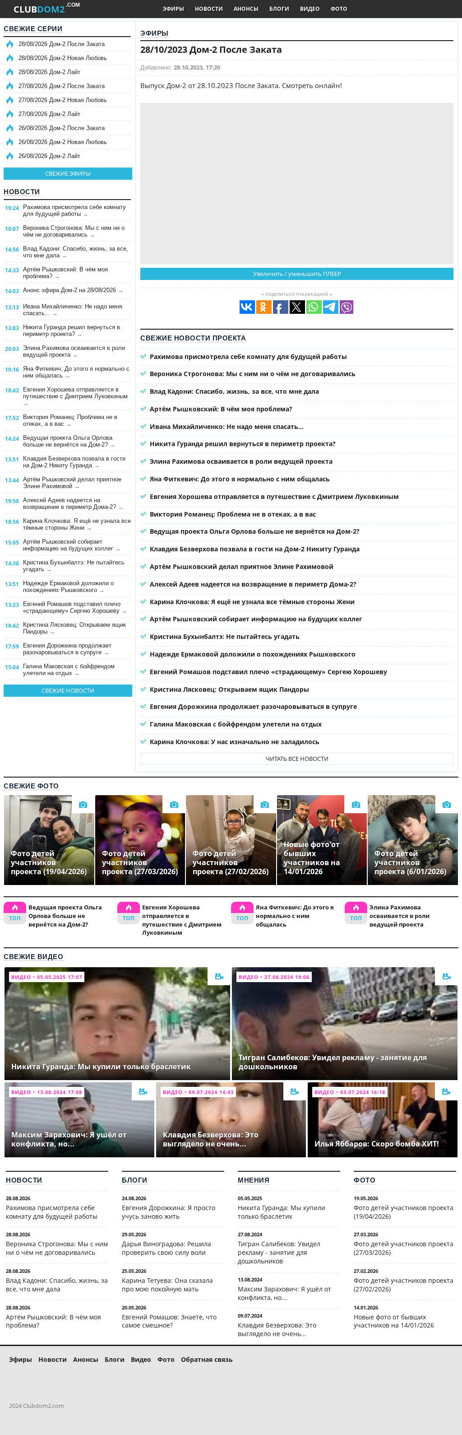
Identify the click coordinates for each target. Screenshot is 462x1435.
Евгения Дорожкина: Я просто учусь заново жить (168, 1212)
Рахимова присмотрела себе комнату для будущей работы (74, 210)
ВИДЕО (310, 9)
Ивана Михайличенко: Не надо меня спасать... (72, 310)
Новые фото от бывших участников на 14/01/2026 (394, 1321)
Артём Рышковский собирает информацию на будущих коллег (72, 545)
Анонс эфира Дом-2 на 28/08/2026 (73, 290)
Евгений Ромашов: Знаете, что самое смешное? (169, 1321)
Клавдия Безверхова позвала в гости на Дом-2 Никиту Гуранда (74, 462)
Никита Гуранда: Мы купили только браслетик (281, 1212)
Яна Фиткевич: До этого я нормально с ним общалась (76, 372)
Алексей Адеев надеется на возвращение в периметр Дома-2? (73, 503)
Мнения (253, 1180)
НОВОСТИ (209, 9)
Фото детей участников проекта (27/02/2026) (403, 1284)
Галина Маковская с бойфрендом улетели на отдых (69, 669)
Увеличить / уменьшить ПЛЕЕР (297, 274)
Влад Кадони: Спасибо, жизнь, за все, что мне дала (75, 252)
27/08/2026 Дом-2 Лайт (49, 114)
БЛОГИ (279, 9)
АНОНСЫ (246, 9)
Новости (22, 192)
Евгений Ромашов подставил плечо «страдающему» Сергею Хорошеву (75, 607)
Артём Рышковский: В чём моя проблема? (65, 273)
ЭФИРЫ (173, 9)
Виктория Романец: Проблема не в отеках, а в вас (70, 420)
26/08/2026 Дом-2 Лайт (49, 156)
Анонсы (85, 1359)
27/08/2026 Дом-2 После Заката (61, 86)
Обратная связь (207, 1359)
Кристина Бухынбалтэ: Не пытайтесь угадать (74, 566)
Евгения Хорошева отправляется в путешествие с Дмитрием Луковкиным (75, 396)
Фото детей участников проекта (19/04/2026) (403, 1212)
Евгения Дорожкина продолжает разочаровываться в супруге (67, 649)
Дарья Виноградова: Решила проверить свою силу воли (166, 1248)
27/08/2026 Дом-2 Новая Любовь (62, 100)
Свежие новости (68, 690)
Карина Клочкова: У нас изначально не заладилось (234, 741)
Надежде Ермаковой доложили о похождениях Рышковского (68, 586)
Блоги (135, 1180)
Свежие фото (31, 786)
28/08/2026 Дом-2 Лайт (49, 72)
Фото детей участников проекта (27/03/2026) (403, 1248)
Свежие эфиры (68, 173)
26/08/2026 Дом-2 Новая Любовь (62, 142)
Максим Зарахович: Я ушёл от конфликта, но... (284, 1293)
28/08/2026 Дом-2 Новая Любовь (62, 58)
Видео (141, 1359)
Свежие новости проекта (193, 338)
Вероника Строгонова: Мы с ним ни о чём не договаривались (74, 231)
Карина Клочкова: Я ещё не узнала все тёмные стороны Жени (77, 524)
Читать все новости (297, 759)
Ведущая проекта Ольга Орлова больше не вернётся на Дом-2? (69, 441)
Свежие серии (33, 29)
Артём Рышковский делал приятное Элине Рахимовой (72, 482)
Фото (364, 1180)
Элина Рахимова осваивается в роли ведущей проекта (74, 351)
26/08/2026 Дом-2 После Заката (61, 128)
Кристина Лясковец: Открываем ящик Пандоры (74, 628)
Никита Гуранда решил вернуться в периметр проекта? (71, 330)
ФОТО (339, 9)
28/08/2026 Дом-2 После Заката (61, 44)
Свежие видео (33, 956)
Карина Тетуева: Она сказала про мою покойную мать (167, 1284)
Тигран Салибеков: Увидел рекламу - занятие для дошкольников (279, 1252)
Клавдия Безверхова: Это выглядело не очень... (277, 1329)
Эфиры (154, 33)
